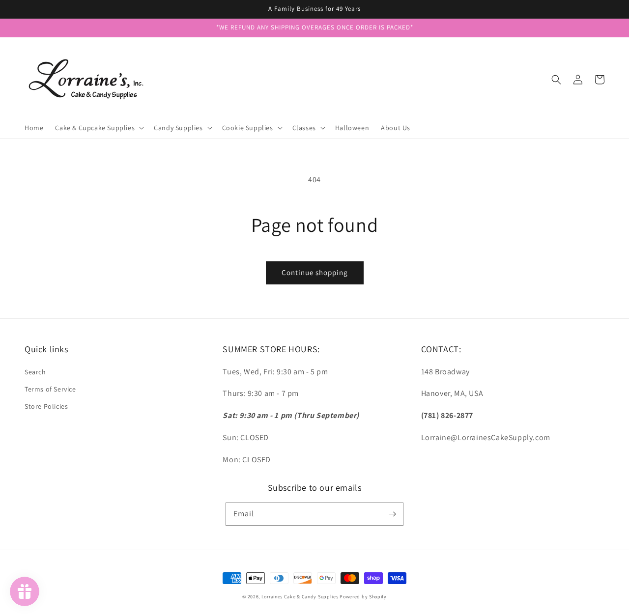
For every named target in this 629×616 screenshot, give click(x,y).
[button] (556, 79)
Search (35, 371)
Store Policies (46, 406)
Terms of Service (50, 389)
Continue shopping (315, 272)
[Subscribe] (392, 514)
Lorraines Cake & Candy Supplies (300, 596)
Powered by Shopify (363, 596)
